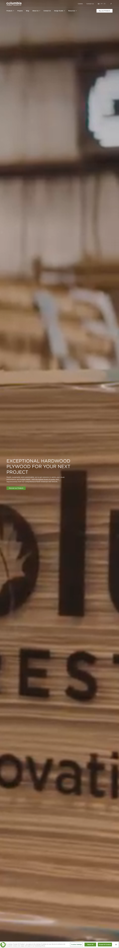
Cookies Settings (76, 944)
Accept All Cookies (105, 944)
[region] (59, 944)
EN (98, 3)
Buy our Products (104, 11)
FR (101, 3)
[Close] (116, 945)
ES (104, 3)
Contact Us (90, 3)
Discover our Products (16, 488)
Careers (80, 3)
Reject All (90, 944)
